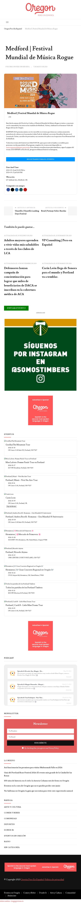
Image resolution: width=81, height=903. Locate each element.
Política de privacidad (54, 879)
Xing (21, 189)
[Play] (12, 673)
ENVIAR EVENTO (16, 308)
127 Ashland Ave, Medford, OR (16, 180)
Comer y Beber (12, 813)
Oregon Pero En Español (19, 67)
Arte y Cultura (12, 807)
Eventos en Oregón (15, 836)
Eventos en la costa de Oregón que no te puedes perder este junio (32, 786)
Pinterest (25, 189)
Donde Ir (9, 830)
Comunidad (10, 819)
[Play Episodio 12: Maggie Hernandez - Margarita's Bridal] (12, 686)
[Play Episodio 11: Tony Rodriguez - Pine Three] (12, 699)
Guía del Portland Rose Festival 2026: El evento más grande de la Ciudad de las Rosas (38, 774)
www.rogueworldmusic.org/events (18, 147)
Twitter (12, 189)
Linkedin (16, 189)
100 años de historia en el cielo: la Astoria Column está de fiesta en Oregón (36, 780)
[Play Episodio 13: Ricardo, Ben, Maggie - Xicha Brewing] (12, 673)
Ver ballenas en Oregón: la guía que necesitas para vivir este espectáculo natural (38, 791)
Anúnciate (12, 895)
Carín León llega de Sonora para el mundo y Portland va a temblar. (59, 272)
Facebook (8, 189)
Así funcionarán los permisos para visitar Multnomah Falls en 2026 (33, 767)
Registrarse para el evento (40, 159)
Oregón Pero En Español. (32, 879)
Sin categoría (12, 847)
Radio (7, 842)
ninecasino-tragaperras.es (11, 901)
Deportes (9, 824)
